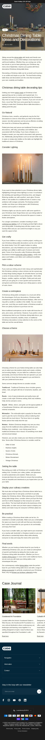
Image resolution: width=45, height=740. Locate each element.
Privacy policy (17, 728)
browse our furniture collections (22, 572)
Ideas (5, 29)
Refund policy (9, 728)
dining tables (24, 565)
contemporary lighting (9, 224)
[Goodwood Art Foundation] (18, 600)
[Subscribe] (39, 691)
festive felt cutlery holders (24, 254)
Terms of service (26, 728)
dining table (18, 57)
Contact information (22, 731)
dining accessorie (8, 570)
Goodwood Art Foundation (11, 616)
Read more (5, 636)
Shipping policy (35, 728)
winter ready (19, 92)
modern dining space (9, 557)
